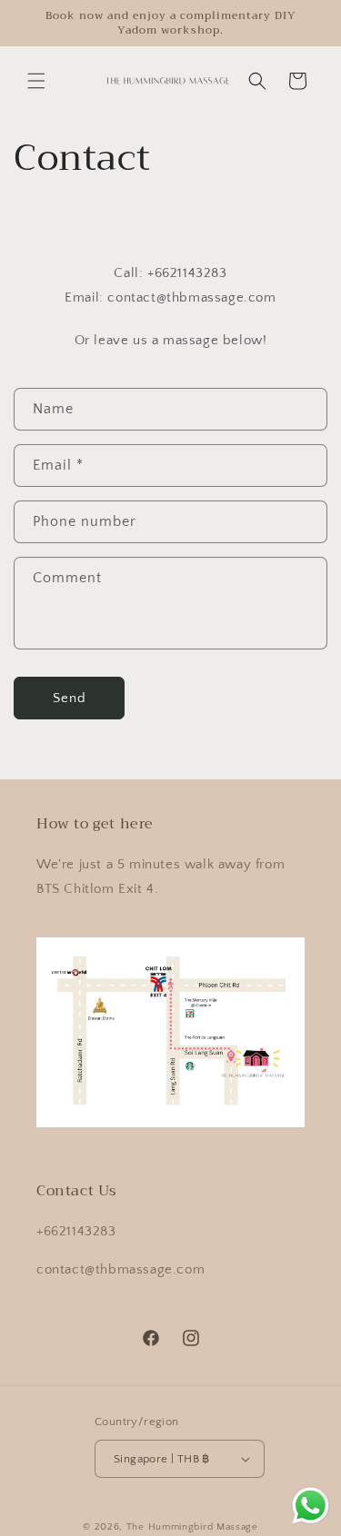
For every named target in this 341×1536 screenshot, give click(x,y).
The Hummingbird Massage (192, 1526)
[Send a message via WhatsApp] (310, 1505)
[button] (36, 81)
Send (69, 698)
